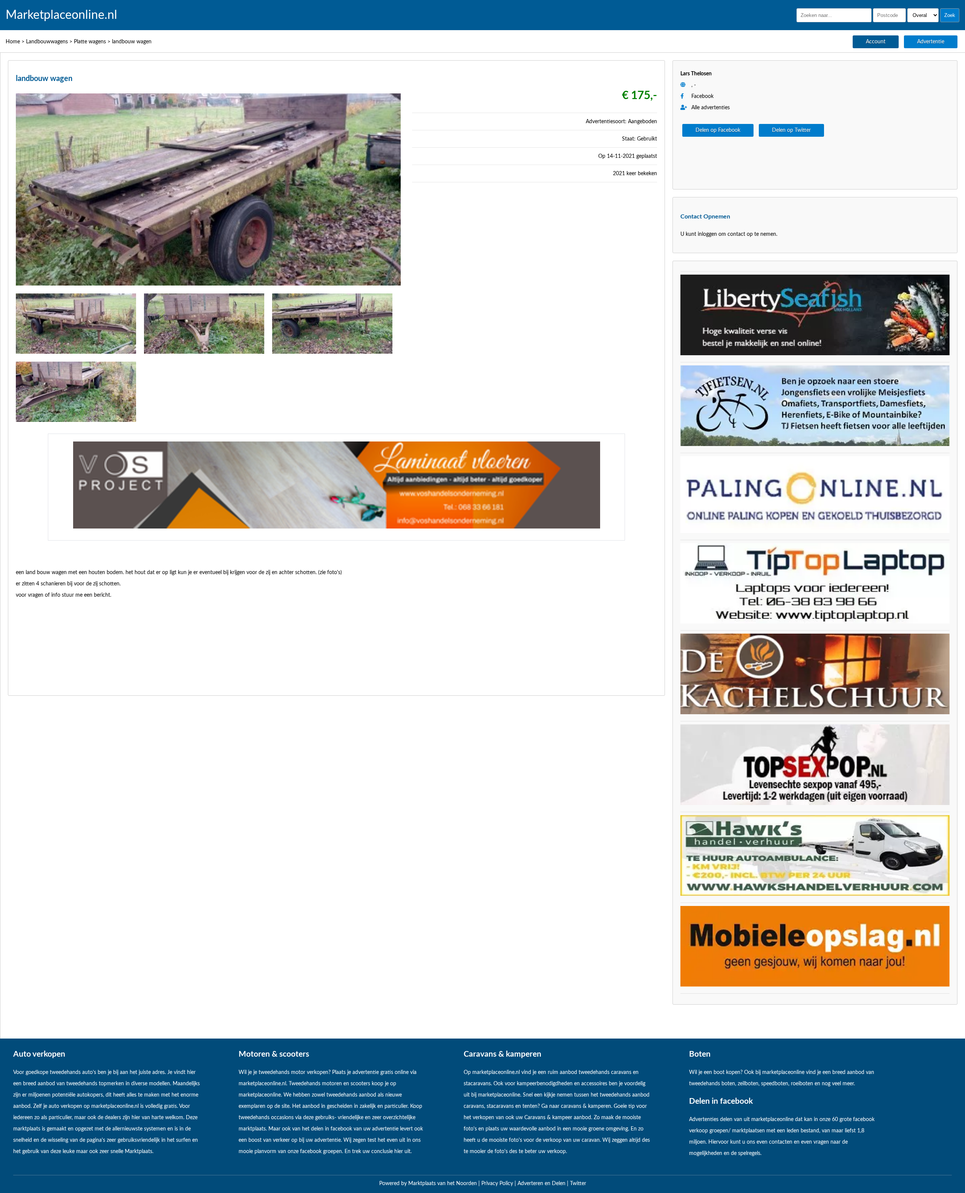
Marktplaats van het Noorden (443, 1183)
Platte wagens (90, 41)
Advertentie (930, 41)
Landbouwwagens (47, 41)
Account (875, 41)
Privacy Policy (498, 1183)
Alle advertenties (710, 107)
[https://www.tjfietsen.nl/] (815, 444)
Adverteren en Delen (541, 1183)
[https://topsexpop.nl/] (815, 803)
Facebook (702, 96)
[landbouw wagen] (208, 287)
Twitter (578, 1183)
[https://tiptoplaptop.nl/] (815, 622)
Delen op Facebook (717, 130)
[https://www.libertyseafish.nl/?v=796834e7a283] (815, 353)
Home (13, 41)
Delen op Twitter (791, 130)
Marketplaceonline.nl (61, 15)
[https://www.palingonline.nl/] (815, 531)
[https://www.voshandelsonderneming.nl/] (336, 527)
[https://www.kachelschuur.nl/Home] (815, 712)
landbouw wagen (132, 41)
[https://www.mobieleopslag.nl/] (815, 985)
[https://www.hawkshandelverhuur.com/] (815, 894)
